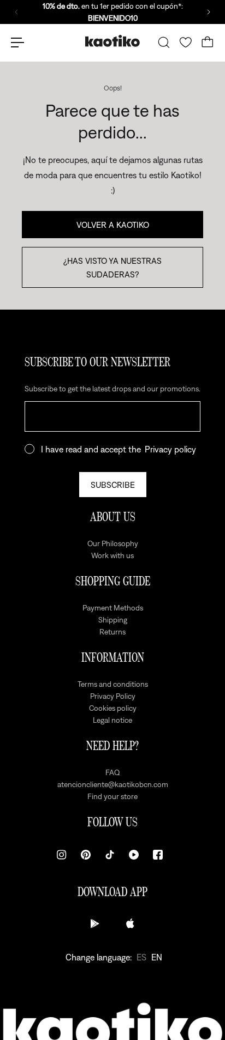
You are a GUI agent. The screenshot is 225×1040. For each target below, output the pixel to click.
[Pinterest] (86, 855)
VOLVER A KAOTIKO (112, 224)
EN (156, 957)
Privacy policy (170, 449)
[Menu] (17, 42)
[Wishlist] (186, 42)
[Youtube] (134, 855)
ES (141, 957)
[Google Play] (95, 923)
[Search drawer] (164, 42)
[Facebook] (158, 855)
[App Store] (130, 923)
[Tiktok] (110, 855)
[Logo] (112, 42)
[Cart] (207, 42)
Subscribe (113, 484)
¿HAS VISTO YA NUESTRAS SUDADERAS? (112, 267)
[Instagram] (62, 855)
